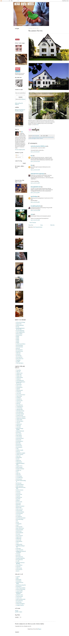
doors (46, 137)
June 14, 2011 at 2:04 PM (35, 183)
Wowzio (16, 610)
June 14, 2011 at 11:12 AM (35, 161)
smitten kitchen (19, 541)
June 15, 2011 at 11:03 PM (35, 220)
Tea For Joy (18, 354)
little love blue (19, 507)
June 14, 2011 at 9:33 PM (35, 202)
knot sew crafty (19, 501)
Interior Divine (19, 335)
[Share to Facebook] (46, 135)
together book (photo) (20, 603)
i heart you (18, 491)
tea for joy (18, 553)
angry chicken (19, 435)
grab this (16, 612)
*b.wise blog (18, 370)
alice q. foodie (19, 434)
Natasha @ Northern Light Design (37, 173)
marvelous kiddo (19, 513)
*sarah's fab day (19, 408)
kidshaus (18, 500)
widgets (20, 612)
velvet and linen (19, 565)
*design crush (19, 376)
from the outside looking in (21, 481)
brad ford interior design (19, 583)
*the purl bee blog (19, 415)
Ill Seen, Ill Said (19, 333)
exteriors (49, 137)
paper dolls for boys (20, 528)
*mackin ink (18, 391)
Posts (17, 155)
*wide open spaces (19, 421)
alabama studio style (20, 431)
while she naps (19, 568)
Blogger (39, 629)
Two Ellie (18, 361)
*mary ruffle (18, 393)
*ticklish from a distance (21, 418)
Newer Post (31, 225)
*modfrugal (18, 397)
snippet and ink (19, 544)
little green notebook (20, 506)
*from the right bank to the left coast (20, 382)
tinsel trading (18, 602)
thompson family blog (20, 558)
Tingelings (18, 360)
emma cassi (18, 474)
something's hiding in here (20, 546)
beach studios (18, 581)
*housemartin (19, 384)
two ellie (17, 561)
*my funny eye (19, 399)
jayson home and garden (21, 585)
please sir (18, 348)
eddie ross (18, 473)
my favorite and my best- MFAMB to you (38, 146)
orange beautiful (19, 591)
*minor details (19, 396)
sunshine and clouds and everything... (21, 552)
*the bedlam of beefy (20, 411)
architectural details (35, 137)
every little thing (19, 477)
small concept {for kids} (20, 599)
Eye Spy (17, 326)
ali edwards (18, 432)
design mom (18, 460)
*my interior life (19, 400)
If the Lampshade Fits (20, 332)
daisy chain (18, 456)
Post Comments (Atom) (37, 227)
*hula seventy (18, 386)
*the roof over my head (20, 416)
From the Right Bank (20, 330)
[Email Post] (41, 135)
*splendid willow (19, 409)
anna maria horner (20, 438)
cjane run (18, 451)
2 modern (18, 576)
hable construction (19, 486)
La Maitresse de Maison (20, 344)
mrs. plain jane (19, 516)
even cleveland (19, 476)
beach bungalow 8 (19, 441)
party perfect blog (19, 529)
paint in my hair (19, 526)
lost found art (18, 586)
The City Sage (18, 355)
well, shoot (18, 566)
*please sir (18, 403)
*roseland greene (19, 406)
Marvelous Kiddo (19, 345)
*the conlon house (19, 412)
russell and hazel (19, 596)
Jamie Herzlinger (34, 196)
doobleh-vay (18, 470)
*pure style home (19, 405)
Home (41, 225)
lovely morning (19, 510)
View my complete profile (20, 149)
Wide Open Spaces (19, 363)
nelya (32, 214)
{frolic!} (17, 571)
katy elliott (18, 498)
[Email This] (43, 135)
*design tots (18, 379)
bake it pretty (18, 440)
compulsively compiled (20, 453)
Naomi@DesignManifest (35, 206)
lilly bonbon (18, 504)
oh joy (17, 525)
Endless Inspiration (20, 325)
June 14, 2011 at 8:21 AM (35, 152)
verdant (37, 138)
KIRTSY (17, 336)
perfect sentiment (19, 532)
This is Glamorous (19, 358)
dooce (17, 471)
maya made (18, 515)
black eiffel (18, 442)
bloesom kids (18, 444)
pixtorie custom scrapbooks (19, 593)
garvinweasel (18, 483)
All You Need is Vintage (20, 322)
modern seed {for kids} (20, 589)
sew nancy (18, 534)
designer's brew (19, 466)
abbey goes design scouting (19, 429)
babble (17, 578)
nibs (17, 521)
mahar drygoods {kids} (20, 588)
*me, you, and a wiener (20, 394)
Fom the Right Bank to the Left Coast (20, 329)
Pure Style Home (19, 350)
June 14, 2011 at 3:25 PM (35, 192)
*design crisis (18, 374)
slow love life (18, 540)
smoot (17, 543)
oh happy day (18, 523)
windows (41, 138)
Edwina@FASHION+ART (36, 187)
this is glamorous (19, 556)
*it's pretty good (19, 387)
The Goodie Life (19, 357)
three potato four (19, 559)
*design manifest (19, 377)
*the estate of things (20, 413)
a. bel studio (18, 427)
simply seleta (18, 538)
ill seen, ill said (19, 494)
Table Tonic (18, 352)
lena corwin (18, 503)
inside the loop (19, 497)
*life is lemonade (19, 390)
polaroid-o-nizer (19, 595)
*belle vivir (18, 371)
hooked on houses (19, 490)
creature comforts (19, 454)
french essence (19, 479)
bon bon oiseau (19, 445)
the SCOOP (18, 555)
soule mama (18, 548)
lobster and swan (19, 509)
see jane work (18, 597)
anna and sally (19, 437)
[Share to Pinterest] (47, 135)
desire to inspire (19, 467)
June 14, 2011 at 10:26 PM (35, 210)
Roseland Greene (19, 351)
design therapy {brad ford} (20, 464)
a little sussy (18, 425)
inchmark (18, 496)
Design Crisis (18, 323)
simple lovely (18, 537)
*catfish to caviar (19, 373)
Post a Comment (33, 222)
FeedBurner (23, 99)
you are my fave (19, 569)
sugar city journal (19, 549)
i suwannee (18, 493)
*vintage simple (19, 419)
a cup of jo (18, 422)
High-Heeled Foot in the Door (20, 488)
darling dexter (19, 457)
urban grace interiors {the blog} (20, 563)
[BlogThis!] (44, 135)
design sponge (19, 462)
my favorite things (19, 519)
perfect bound (19, 531)
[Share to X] (45, 135)
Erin (32, 155)
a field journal (19, 424)
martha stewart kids (20, 512)
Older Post (52, 225)
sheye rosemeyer (19, 535)
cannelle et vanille (19, 450)
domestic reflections (20, 468)
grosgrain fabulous (20, 484)
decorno (17, 459)
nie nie (17, 522)
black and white (42, 137)
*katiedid (18, 388)
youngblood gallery (20, 605)
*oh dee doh (18, 402)
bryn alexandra (19, 447)
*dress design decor (20, 380)
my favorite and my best (20, 518)
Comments (18, 157)
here (37, 124)
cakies (17, 448)
